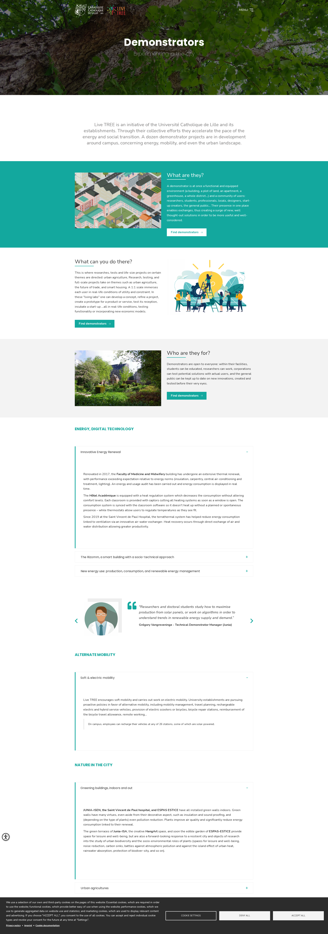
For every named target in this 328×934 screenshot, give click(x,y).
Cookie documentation (47, 925)
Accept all (298, 915)
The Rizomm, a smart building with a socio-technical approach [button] (127, 557)
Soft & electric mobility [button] (97, 678)
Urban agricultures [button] (95, 888)
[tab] (164, 452)
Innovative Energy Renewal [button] (100, 452)
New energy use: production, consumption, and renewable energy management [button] (140, 571)
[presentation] (76, 621)
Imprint (28, 925)
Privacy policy (13, 925)
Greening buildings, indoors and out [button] (106, 788)
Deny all (244, 915)
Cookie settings (191, 915)
